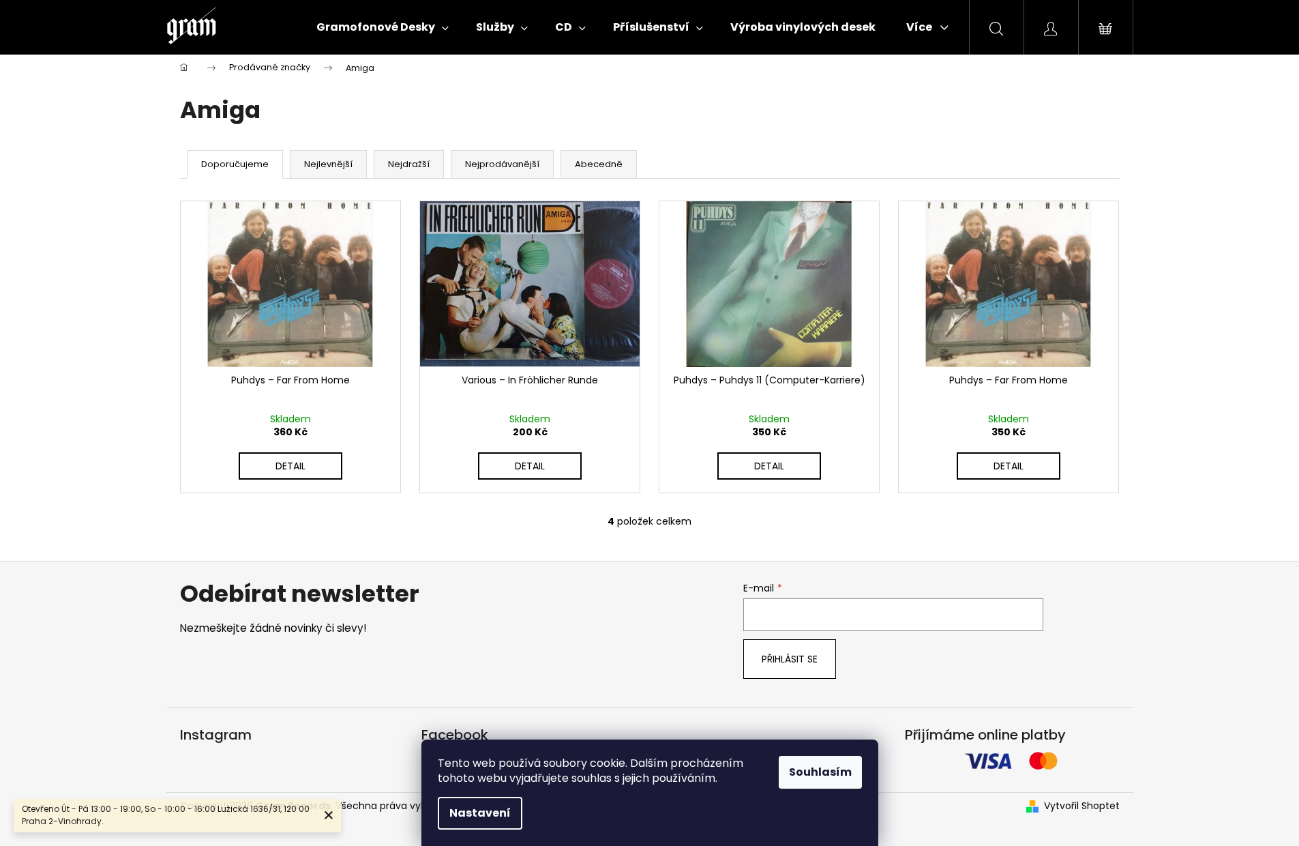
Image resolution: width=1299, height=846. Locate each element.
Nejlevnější (328, 164)
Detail (290, 466)
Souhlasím (820, 772)
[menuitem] (382, 27)
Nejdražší (409, 164)
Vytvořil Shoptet (1082, 806)
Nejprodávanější (502, 164)
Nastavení (480, 813)
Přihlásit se (790, 659)
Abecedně (599, 164)
